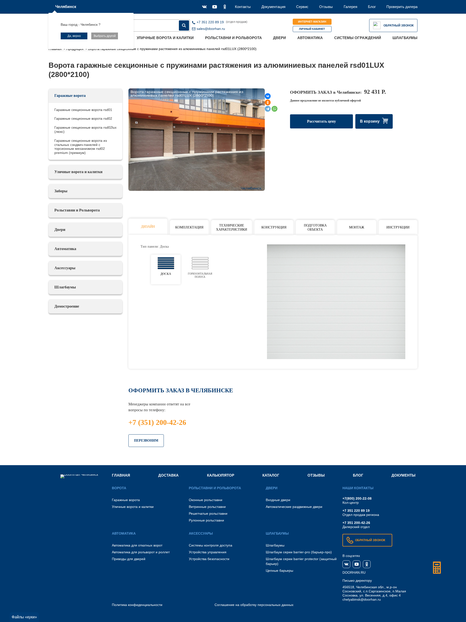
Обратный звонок (398, 25)
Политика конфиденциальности (137, 605)
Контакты (243, 7)
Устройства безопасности (209, 559)
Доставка (168, 475)
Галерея (350, 7)
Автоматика (310, 38)
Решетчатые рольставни (208, 513)
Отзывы (326, 7)
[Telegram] (268, 109)
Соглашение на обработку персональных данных (254, 605)
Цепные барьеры (279, 570)
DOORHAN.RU (354, 572)
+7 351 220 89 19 (356, 511)
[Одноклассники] (268, 102)
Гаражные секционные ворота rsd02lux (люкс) (85, 130)
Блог (372, 7)
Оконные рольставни (205, 500)
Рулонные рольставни (206, 520)
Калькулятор (220, 475)
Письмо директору (357, 580)
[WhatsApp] (274, 109)
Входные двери (278, 500)
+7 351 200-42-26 (356, 523)
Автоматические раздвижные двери (294, 507)
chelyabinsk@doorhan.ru (361, 599)
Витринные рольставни (207, 507)
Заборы (60, 191)
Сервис (302, 7)
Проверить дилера (401, 7)
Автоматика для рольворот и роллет (141, 552)
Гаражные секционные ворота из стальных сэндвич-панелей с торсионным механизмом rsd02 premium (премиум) (80, 147)
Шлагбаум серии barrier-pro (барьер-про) (299, 552)
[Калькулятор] (437, 568)
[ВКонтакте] (268, 96)
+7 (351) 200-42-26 (157, 422)
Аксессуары (64, 268)
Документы (403, 475)
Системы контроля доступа (210, 545)
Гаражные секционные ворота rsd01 (83, 110)
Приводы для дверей (128, 559)
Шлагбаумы (404, 38)
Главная (121, 475)
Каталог (270, 475)
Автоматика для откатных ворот (137, 545)
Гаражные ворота (70, 95)
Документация (273, 7)
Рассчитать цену (321, 121)
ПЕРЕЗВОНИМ (146, 440)
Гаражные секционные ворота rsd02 (83, 118)
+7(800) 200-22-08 (357, 498)
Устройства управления (207, 552)
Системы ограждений (357, 38)
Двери (279, 38)
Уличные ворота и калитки (165, 38)
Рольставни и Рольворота (233, 38)
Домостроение (66, 306)
